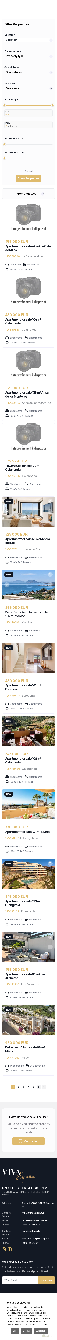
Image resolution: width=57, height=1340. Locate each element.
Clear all (28, 171)
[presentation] (6, 511)
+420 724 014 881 (31, 1242)
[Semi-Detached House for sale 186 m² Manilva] (28, 585)
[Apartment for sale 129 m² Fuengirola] (28, 874)
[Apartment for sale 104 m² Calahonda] (28, 292)
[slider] (4, 105)
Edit (14, 1331)
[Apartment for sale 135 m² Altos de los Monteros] (28, 365)
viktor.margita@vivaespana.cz (37, 1238)
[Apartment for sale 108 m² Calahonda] (28, 731)
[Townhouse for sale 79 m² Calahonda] (28, 438)
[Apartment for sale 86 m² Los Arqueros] (28, 947)
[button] (28, 40)
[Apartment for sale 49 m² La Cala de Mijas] (28, 219)
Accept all (40, 1331)
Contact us (31, 1141)
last (44, 1087)
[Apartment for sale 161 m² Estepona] (28, 658)
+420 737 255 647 (31, 1224)
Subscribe (46, 1280)
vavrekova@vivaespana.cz (35, 1220)
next (39, 1087)
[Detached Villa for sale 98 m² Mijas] (28, 1020)
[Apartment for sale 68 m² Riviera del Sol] (28, 512)
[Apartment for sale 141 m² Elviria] (28, 804)
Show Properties (28, 178)
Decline (26, 1331)
